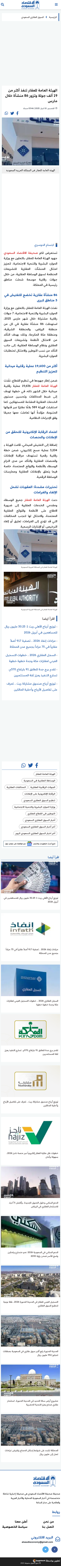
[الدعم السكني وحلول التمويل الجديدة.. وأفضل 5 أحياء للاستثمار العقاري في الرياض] (30, 1182)
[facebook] (17, 113)
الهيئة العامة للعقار (44, 386)
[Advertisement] (30, 53)
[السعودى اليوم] (44, 1481)
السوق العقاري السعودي (32, 17)
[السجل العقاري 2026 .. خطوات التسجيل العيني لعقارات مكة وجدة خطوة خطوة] (30, 980)
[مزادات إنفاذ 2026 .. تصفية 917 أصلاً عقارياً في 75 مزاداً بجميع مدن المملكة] (30, 929)
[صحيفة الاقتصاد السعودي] (30, 4)
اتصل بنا (48, 1527)
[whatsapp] (6, 113)
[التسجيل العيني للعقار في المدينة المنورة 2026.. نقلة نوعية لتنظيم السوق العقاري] (30, 1281)
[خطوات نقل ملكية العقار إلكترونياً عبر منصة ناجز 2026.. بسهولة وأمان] (30, 1132)
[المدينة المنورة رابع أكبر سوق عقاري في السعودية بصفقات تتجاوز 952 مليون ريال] (30, 1331)
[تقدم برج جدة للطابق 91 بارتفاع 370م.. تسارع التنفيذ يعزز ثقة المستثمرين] (30, 1030)
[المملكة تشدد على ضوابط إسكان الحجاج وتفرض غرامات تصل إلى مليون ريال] (30, 1430)
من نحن (48, 1521)
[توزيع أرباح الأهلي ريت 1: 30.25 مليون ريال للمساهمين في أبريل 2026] (30, 877)
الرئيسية (53, 17)
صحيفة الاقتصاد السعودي (21, 253)
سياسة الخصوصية (14, 1527)
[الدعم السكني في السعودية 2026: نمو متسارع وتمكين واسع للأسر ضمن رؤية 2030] (30, 1232)
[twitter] (12, 113)
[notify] (56, 4)
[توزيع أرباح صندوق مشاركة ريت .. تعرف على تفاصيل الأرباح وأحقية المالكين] (30, 1081)
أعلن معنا (21, 1521)
